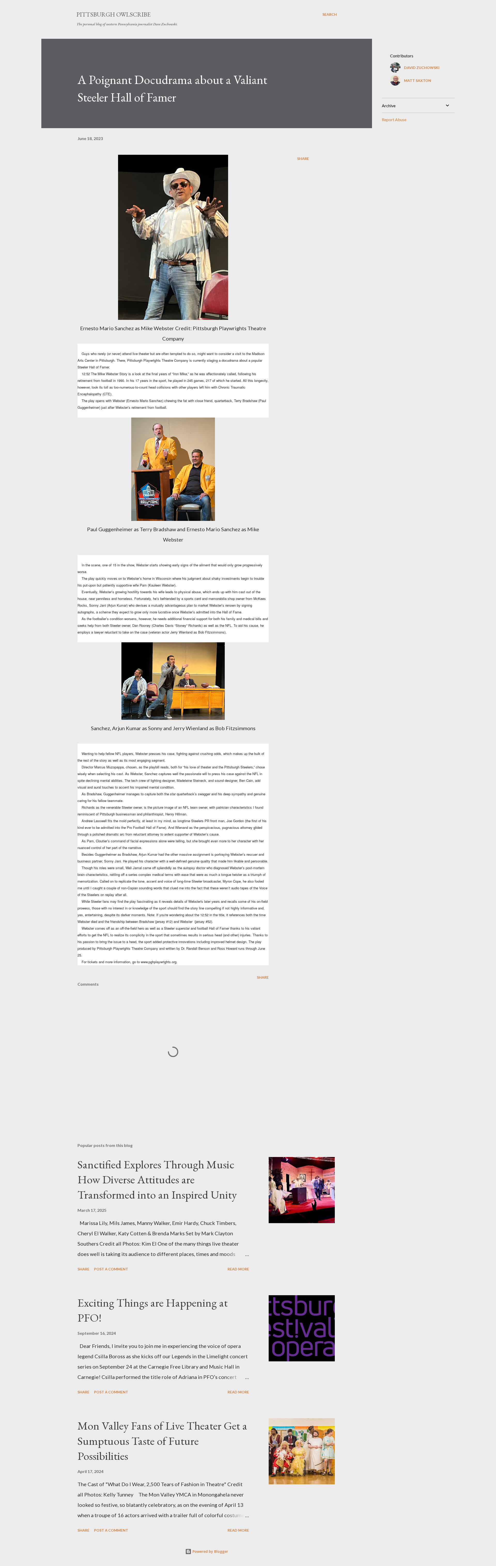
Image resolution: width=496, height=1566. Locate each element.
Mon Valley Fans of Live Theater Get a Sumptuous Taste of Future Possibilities (162, 1440)
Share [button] (303, 158)
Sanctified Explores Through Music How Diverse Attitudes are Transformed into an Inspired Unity (157, 1179)
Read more (238, 1269)
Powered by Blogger (209, 1551)
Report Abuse (394, 119)
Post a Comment (111, 1269)
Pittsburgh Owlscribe (113, 14)
